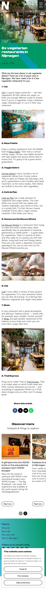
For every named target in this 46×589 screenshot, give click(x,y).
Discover (6, 528)
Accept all (23, 569)
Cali (3, 291)
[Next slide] (25, 513)
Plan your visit (8, 534)
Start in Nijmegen (10, 538)
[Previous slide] (21, 513)
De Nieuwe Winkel (10, 225)
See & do (6, 531)
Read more (8, 504)
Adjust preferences (23, 583)
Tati (3, 92)
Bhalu (6, 318)
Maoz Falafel (14, 151)
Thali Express (33, 381)
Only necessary (23, 576)
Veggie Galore (8, 173)
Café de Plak (8, 198)
